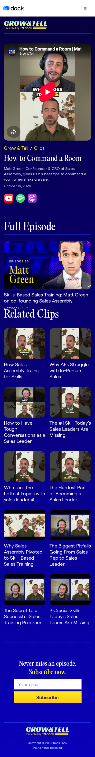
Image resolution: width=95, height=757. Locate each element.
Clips (39, 147)
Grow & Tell (16, 147)
